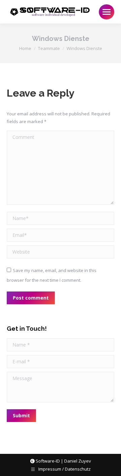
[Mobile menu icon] (106, 11)
